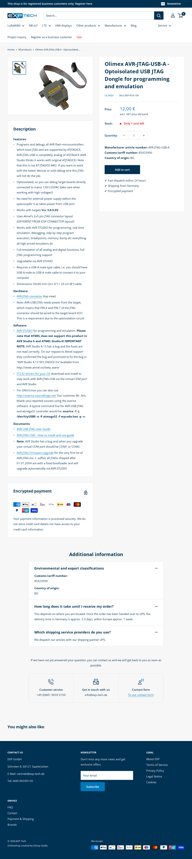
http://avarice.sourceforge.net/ (36, 395)
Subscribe (92, 787)
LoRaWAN (14, 25)
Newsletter (174, 3)
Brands (12, 824)
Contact (12, 813)
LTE (44, 25)
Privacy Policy (155, 770)
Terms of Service (157, 765)
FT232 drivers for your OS (33, 373)
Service (162, 25)
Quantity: (111, 135)
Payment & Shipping (21, 819)
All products (25, 49)
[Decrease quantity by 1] (124, 135)
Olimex (109, 95)
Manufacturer (113, 25)
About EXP (153, 759)
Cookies (151, 782)
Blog (133, 25)
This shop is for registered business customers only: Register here (50, 3)
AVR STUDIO (25, 330)
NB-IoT (33, 25)
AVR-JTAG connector (29, 296)
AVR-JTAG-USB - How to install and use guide (45, 435)
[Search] (159, 15)
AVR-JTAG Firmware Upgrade (35, 453)
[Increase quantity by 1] (144, 135)
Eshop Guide (40, 845)
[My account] (173, 15)
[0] (180, 15)
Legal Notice (154, 776)
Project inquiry (17, 37)
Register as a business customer (51, 37)
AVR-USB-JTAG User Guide (33, 429)
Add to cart (122, 169)
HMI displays (63, 25)
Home (11, 49)
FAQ (10, 807)
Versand (143, 114)
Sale (79, 37)
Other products (86, 25)
